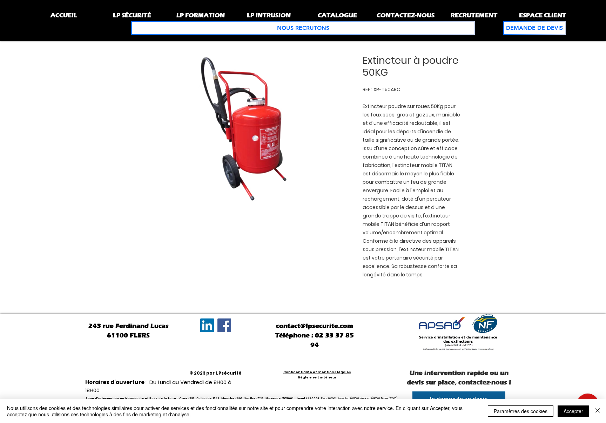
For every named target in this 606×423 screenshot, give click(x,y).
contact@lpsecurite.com (314, 326)
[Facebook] (224, 325)
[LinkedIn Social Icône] (207, 325)
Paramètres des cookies (520, 411)
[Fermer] (597, 411)
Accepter (573, 411)
